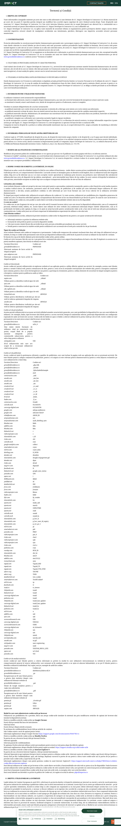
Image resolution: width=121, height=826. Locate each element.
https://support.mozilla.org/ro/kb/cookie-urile (71, 747)
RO (111, 3)
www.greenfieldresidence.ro (14, 57)
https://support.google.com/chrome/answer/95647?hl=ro (59, 734)
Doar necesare (92, 821)
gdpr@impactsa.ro (81, 772)
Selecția (92, 816)
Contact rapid (96, 3)
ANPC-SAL (106, 821)
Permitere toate (92, 811)
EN (116, 3)
